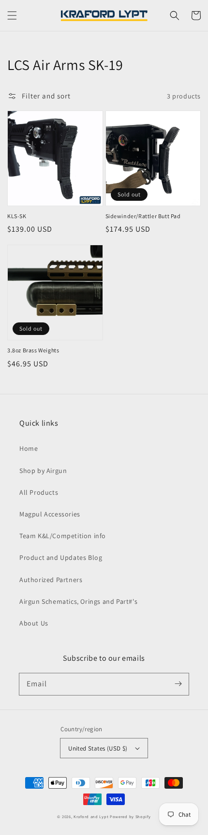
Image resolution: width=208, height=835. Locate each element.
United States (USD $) (97, 748)
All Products (38, 492)
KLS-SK (17, 216)
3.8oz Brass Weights (33, 350)
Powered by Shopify (130, 816)
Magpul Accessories (49, 514)
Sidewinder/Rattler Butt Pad (143, 216)
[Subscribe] (178, 684)
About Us (33, 623)
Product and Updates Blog (60, 557)
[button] (12, 15)
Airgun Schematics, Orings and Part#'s (78, 601)
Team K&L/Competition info (62, 535)
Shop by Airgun (43, 470)
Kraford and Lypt (91, 816)
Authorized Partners (50, 579)
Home (28, 448)
